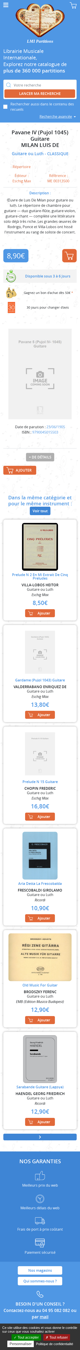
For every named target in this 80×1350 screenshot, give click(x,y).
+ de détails (40, 457)
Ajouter (69, 255)
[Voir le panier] (73, 5)
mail (44, 1317)
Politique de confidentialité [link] (54, 1344)
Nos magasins (40, 1270)
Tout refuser (58, 1337)
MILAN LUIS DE (40, 145)
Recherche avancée (56, 116)
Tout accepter (28, 1337)
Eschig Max (21, 181)
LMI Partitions (40, 41)
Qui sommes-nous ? (40, 1281)
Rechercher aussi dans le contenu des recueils (42, 107)
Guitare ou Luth (28, 154)
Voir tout (40, 510)
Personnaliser (21, 1344)
